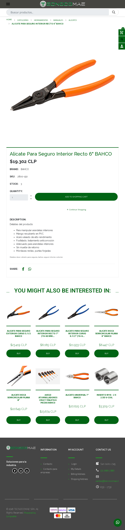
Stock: (14, 184)
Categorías (22, 20)
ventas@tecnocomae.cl (107, 481)
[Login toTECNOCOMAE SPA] (121, 46)
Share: (14, 269)
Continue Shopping (77, 209)
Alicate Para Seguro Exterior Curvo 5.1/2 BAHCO (18, 333)
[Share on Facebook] (23, 269)
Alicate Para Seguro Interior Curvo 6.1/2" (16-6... (77, 333)
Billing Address (78, 474)
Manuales (58, 20)
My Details (76, 469)
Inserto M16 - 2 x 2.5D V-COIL (106, 396)
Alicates (73, 20)
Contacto (47, 464)
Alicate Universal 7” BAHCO (77, 396)
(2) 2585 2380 (107, 470)
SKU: (12, 176)
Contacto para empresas (49, 470)
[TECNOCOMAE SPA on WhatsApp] (26, 470)
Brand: (14, 169)
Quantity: (16, 191)
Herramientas (41, 20)
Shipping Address (79, 479)
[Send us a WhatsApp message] (118, 523)
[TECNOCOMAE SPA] (62, 4)
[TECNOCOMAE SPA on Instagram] (20, 470)
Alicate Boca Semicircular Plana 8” (18, 397)
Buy (19, 353)
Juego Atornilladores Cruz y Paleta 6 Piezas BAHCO (48, 398)
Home (9, 19)
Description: (18, 219)
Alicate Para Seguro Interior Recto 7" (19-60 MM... (48, 333)
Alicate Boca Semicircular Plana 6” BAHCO (106, 333)
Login (74, 464)
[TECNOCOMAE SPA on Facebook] (14, 470)
